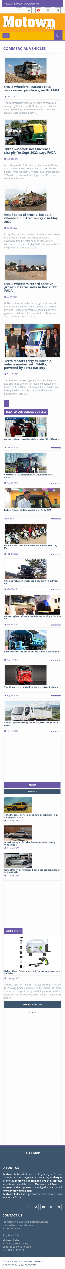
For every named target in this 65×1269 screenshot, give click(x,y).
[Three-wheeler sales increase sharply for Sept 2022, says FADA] (25, 132)
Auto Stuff (13, 930)
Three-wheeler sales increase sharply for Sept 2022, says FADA (30, 151)
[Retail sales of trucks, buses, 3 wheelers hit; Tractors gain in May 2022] (25, 197)
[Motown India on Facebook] (19, 10)
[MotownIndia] (32, 22)
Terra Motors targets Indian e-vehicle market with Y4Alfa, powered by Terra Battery (28, 364)
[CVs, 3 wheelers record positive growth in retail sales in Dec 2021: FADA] (25, 267)
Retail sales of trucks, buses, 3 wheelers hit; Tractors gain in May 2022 (31, 218)
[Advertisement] (33, 759)
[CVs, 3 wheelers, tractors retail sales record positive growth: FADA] (25, 70)
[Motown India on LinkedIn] (58, 10)
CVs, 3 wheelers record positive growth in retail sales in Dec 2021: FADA (30, 287)
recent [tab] (32, 785)
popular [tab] (32, 791)
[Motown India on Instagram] (48, 10)
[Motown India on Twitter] (29, 10)
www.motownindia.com (17, 1190)
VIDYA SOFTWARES (27, 1265)
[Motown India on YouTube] (38, 10)
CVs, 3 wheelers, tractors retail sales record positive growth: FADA (31, 88)
